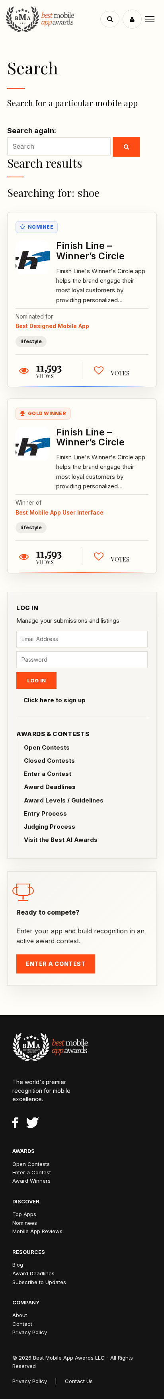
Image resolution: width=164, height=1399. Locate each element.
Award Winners (31, 1180)
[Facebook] (15, 1123)
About (19, 1315)
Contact (22, 1324)
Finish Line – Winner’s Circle (90, 251)
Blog (17, 1264)
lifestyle (31, 341)
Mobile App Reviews (37, 1231)
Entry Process (45, 813)
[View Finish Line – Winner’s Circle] (33, 257)
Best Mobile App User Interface (59, 512)
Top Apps (24, 1214)
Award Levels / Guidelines (63, 800)
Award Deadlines (50, 787)
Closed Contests (49, 760)
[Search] (126, 147)
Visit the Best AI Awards (61, 839)
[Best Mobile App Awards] (54, 19)
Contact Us (79, 1381)
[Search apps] (109, 19)
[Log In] (132, 19)
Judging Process (49, 826)
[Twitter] (32, 1123)
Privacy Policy (29, 1332)
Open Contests (47, 747)
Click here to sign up (54, 700)
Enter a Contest (47, 773)
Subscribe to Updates (39, 1282)
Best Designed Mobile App (52, 326)
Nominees (24, 1223)
